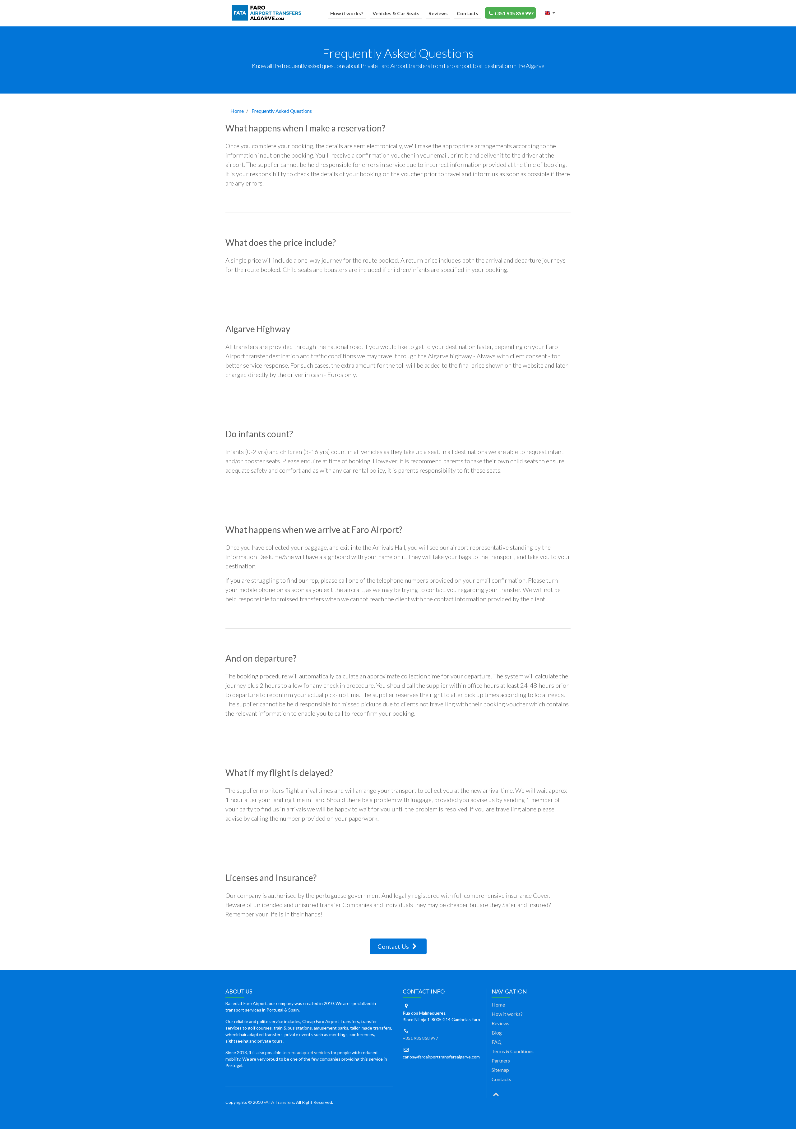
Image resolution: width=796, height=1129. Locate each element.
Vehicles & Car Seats (396, 13)
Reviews (438, 13)
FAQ (497, 1042)
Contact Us (393, 946)
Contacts (467, 13)
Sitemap (500, 1070)
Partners (501, 1060)
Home (237, 111)
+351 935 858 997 (514, 13)
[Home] (268, 12)
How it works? (346, 13)
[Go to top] (496, 1093)
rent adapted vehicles (309, 1052)
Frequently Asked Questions (282, 111)
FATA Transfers (279, 1102)
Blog (497, 1032)
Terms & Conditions (513, 1051)
